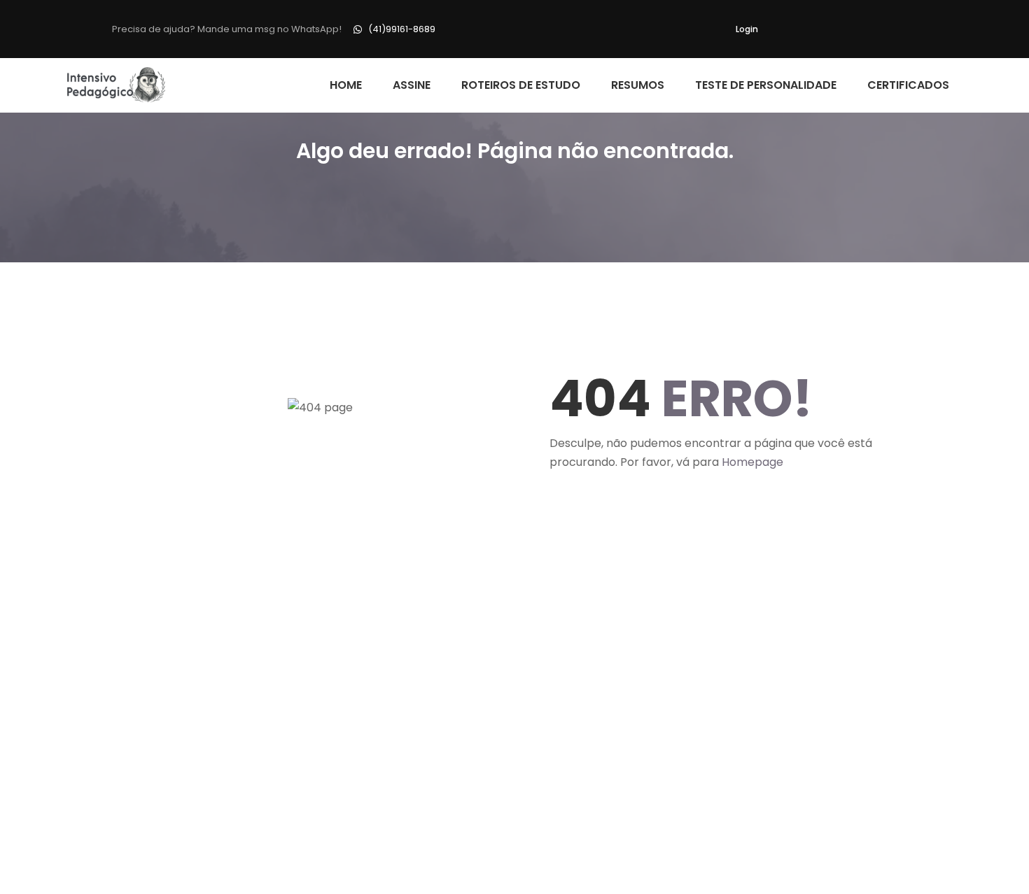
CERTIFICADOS (908, 85)
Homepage (752, 462)
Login (747, 29)
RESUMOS (637, 85)
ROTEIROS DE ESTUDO (520, 85)
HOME (346, 85)
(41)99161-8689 (401, 29)
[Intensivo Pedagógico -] (116, 85)
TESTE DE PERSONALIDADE (765, 85)
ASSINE (411, 85)
